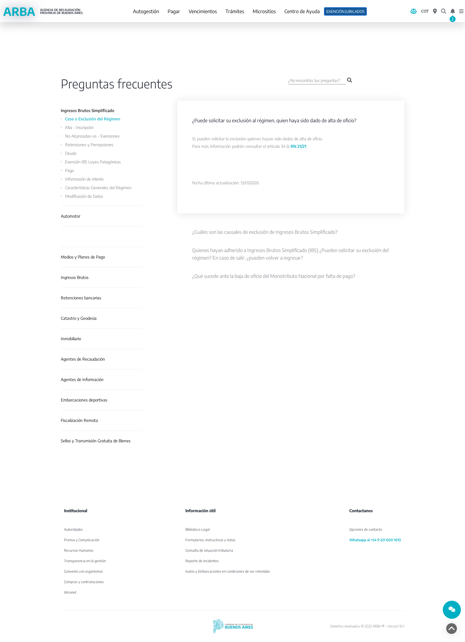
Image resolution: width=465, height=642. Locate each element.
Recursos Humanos (78, 550)
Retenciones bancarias (81, 298)
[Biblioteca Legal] (413, 11)
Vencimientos (203, 11)
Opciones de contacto (365, 529)
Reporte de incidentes (202, 561)
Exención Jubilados (345, 11)
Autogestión (146, 11)
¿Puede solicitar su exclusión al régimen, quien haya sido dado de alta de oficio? (274, 120)
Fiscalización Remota (79, 420)
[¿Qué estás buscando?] (443, 11)
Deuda (70, 153)
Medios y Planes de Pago (83, 257)
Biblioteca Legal (197, 529)
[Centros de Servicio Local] (435, 11)
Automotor (70, 216)
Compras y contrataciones (84, 582)
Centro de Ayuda (302, 11)
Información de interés (84, 179)
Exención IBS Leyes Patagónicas (93, 161)
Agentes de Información (82, 380)
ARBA (43, 11)
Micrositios (264, 11)
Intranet (70, 592)
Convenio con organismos (83, 571)
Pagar (174, 11)
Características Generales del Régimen (98, 187)
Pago (69, 170)
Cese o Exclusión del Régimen (92, 118)
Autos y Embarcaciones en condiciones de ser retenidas (227, 571)
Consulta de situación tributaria (209, 550)
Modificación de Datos (84, 196)
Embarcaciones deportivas (84, 400)
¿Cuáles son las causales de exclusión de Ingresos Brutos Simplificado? (264, 232)
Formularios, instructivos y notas (210, 540)
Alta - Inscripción (79, 127)
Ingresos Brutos (75, 277)
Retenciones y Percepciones (89, 144)
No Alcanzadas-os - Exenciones (92, 136)
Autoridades (73, 529)
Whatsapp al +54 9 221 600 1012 (375, 540)
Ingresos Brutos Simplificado (87, 111)
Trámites (235, 11)
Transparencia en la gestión (85, 561)
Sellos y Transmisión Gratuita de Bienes (96, 441)
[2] (452, 11)
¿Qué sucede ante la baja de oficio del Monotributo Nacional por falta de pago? (273, 276)
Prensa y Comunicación (81, 540)
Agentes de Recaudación (83, 359)
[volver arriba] (451, 628)
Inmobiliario (71, 339)
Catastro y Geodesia (79, 318)
